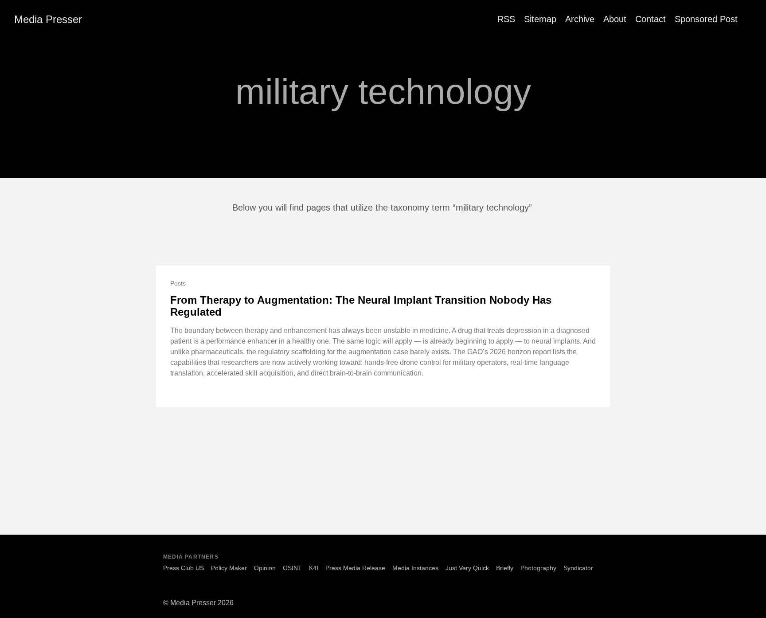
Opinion (265, 567)
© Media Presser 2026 (198, 602)
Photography (538, 567)
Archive (579, 19)
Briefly (504, 567)
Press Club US (183, 567)
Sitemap (540, 19)
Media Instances (415, 567)
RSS (506, 19)
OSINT (292, 567)
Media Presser (48, 19)
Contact (650, 19)
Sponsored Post (706, 19)
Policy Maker (229, 567)
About (614, 19)
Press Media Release (355, 567)
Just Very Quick (467, 567)
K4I (313, 567)
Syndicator (578, 567)
